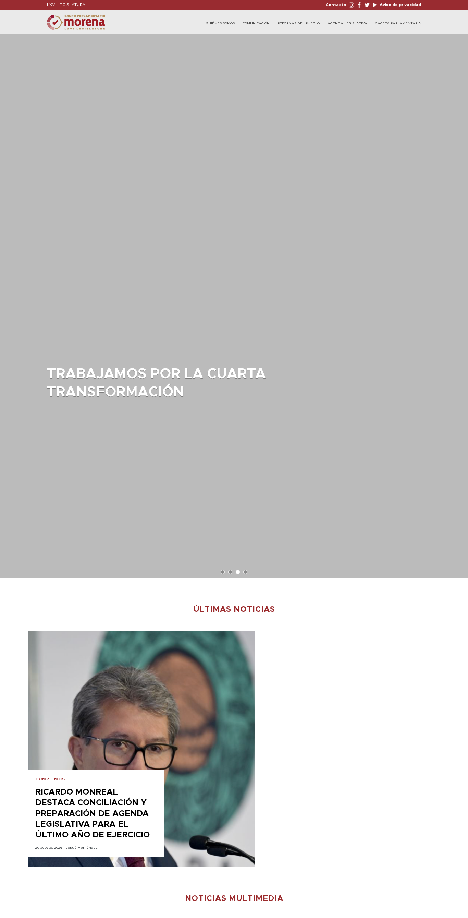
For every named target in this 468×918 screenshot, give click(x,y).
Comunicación (256, 23)
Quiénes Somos (220, 23)
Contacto (335, 5)
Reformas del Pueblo (299, 23)
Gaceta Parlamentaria (398, 23)
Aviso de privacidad (400, 5)
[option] (234, 302)
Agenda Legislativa (347, 23)
